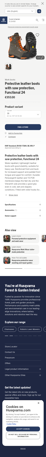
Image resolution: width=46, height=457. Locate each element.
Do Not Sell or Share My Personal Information (22, 435)
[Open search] (37, 20)
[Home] (3, 20)
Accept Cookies (23, 429)
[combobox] (23, 114)
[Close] (38, 403)
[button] (37, 35)
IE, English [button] (12, 21)
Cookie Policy (11, 424)
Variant (9, 110)
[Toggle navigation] (43, 20)
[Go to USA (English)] (39, 11)
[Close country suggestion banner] (43, 3)
